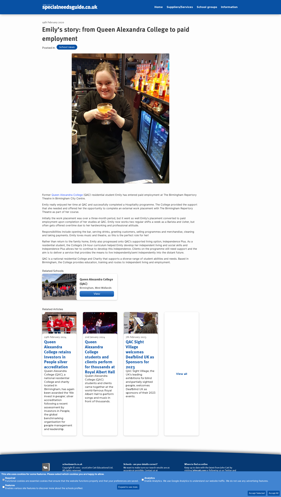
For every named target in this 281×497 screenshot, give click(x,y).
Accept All (273, 493)
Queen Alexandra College (67, 194)
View (97, 293)
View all (181, 373)
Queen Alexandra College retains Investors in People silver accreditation (57, 354)
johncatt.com (199, 470)
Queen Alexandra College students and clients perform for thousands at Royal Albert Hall (100, 357)
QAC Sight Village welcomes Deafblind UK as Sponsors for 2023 (140, 354)
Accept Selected (257, 493)
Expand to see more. (128, 487)
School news (67, 47)
